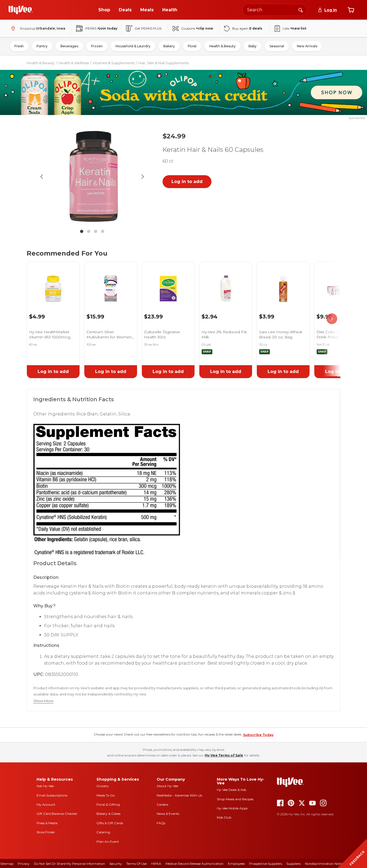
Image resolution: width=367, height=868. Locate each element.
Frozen (97, 46)
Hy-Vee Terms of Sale (224, 755)
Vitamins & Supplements (114, 63)
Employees (236, 864)
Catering (103, 832)
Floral (192, 46)
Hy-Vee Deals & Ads (231, 790)
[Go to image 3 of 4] (95, 231)
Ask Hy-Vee (45, 786)
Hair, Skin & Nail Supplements (163, 63)
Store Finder (46, 832)
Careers (162, 804)
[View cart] (350, 10)
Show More (43, 701)
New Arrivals (307, 46)
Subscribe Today (258, 735)
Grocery (102, 786)
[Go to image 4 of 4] (102, 231)
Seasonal (276, 46)
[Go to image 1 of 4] (81, 231)
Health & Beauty (222, 46)
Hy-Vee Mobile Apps (232, 808)
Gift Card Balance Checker (57, 814)
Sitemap (6, 864)
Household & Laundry (133, 46)
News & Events (168, 814)
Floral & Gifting (108, 804)
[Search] (300, 9)
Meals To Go (105, 795)
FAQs (161, 823)
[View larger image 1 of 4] (92, 176)
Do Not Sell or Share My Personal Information (69, 864)
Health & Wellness (74, 63)
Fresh (19, 46)
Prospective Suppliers (265, 864)
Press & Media (47, 823)
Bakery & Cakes (108, 814)
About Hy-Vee (167, 786)
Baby (253, 46)
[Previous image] (41, 176)
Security (115, 864)
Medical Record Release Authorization (194, 864)
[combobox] (275, 10)
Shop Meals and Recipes (235, 799)
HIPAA (156, 864)
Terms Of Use (136, 864)
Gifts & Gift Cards (109, 823)
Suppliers (293, 864)
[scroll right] (331, 318)
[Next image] (142, 176)
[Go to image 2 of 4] (88, 231)
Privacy (24, 864)
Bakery (169, 46)
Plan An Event (107, 842)
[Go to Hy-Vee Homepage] (21, 10)
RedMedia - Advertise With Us (179, 795)
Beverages (69, 46)
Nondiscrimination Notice (324, 864)
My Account (46, 804)
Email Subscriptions (52, 795)
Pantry (42, 46)
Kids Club (224, 817)
